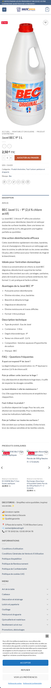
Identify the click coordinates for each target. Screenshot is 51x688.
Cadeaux (6, 594)
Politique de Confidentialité (32, 683)
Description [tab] (8, 198)
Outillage (6, 609)
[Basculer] (47, 589)
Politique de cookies (15, 683)
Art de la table (8, 589)
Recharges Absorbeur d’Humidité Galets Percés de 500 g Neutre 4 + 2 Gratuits (37, 484)
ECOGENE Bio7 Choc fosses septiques (10, 482)
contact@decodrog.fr (14, 528)
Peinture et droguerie (23, 132)
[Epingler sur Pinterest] (23, 182)
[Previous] (2, 473)
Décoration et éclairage (12, 599)
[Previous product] (9, 146)
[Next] (48, 473)
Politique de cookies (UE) (13, 574)
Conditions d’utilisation (12, 548)
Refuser (25, 670)
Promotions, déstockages (13, 629)
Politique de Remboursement (15, 563)
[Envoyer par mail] (18, 182)
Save (5, 23)
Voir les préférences (25, 677)
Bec (10, 176)
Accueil (6, 132)
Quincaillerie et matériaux (13, 619)
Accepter (25, 663)
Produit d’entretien (18, 169)
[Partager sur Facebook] (9, 182)
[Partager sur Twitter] (14, 182)
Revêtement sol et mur (12, 624)
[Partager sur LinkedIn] (28, 182)
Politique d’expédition (12, 558)
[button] (47, 636)
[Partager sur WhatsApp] (4, 182)
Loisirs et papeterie (10, 604)
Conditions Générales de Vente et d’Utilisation (23, 553)
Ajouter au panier (28, 157)
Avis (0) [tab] (5, 203)
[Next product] (4, 146)
